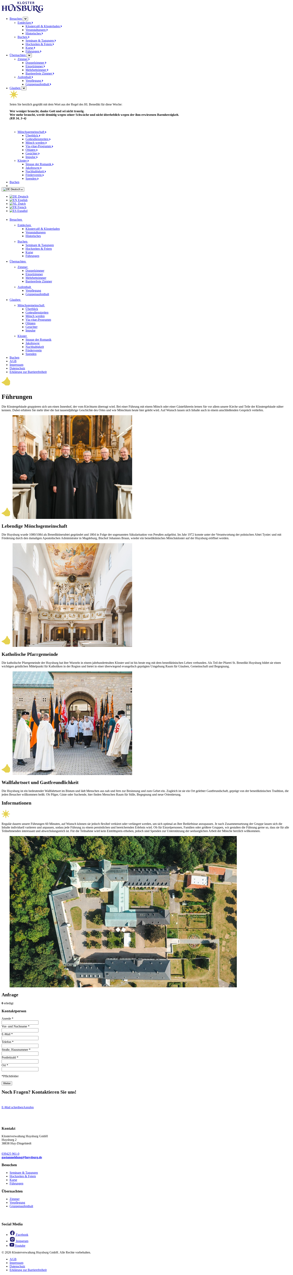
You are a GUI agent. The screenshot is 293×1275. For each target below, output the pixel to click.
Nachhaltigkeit (35, 171)
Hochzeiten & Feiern (39, 44)
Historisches (34, 33)
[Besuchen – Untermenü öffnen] (25, 19)
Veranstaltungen (36, 29)
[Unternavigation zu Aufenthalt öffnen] (34, 287)
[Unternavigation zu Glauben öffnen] (23, 299)
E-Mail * (7, 1034)
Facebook (21, 1234)
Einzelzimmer (35, 66)
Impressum (16, 364)
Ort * (5, 1065)
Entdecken (25, 22)
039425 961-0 (10, 1153)
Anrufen (28, 1107)
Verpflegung (34, 80)
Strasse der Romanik (39, 164)
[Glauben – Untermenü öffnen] (24, 88)
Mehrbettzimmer (36, 70)
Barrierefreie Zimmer (39, 73)
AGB (13, 361)
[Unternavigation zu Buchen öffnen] (30, 241)
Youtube (19, 1245)
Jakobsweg (33, 167)
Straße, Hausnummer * (16, 1049)
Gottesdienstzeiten (37, 139)
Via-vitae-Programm (39, 146)
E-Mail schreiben (12, 1107)
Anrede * (7, 1018)
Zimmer (23, 59)
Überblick (32, 135)
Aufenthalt (25, 77)
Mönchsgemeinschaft (31, 132)
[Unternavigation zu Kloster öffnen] (30, 336)
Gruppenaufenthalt (38, 84)
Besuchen (16, 18)
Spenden (31, 178)
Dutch (21, 203)
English (22, 200)
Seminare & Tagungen (40, 40)
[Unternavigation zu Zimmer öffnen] (30, 267)
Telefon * (8, 1042)
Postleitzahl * (10, 1057)
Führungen (33, 51)
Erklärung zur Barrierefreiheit (28, 372)
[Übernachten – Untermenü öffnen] (29, 55)
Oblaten (31, 150)
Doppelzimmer (35, 62)
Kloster (23, 160)
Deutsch (15, 189)
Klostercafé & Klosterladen (43, 26)
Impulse (31, 157)
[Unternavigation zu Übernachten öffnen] (29, 261)
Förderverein (34, 175)
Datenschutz (17, 368)
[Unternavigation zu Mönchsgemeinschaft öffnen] (47, 305)
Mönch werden (35, 142)
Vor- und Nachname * (15, 1026)
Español (22, 210)
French (21, 207)
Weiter (7, 1083)
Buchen (23, 37)
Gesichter (32, 153)
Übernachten (18, 55)
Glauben (15, 88)
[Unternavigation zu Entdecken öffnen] (34, 225)
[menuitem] (150, 196)
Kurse (30, 47)
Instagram (21, 1241)
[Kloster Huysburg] (22, 11)
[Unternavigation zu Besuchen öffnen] (25, 219)
